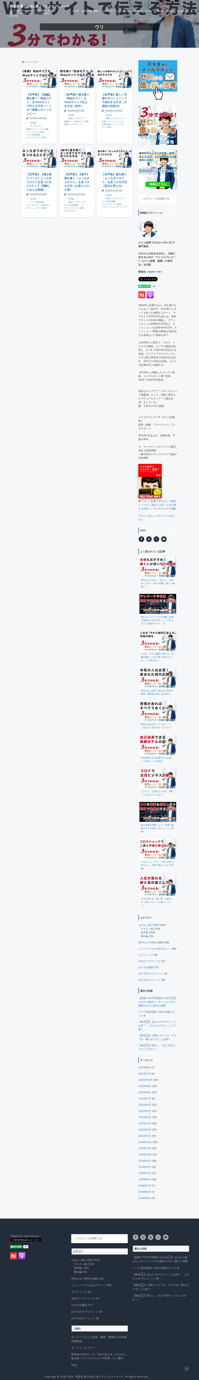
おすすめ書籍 (145, 967)
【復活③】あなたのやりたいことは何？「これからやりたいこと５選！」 (157, 1025)
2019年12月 (145, 1142)
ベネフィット (107, 207)
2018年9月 (144, 1191)
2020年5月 (144, 1111)
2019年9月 (144, 1160)
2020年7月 (144, 1098)
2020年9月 (144, 1086)
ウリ (40, 126)
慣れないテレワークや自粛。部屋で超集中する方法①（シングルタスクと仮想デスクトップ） (157, 620)
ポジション (31, 208)
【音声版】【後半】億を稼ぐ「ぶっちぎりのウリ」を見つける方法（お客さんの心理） (76, 182)
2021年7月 (144, 1073)
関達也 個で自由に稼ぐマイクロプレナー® (39, 6)
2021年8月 (144, 1067)
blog (74, 1364)
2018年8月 (144, 1198)
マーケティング (116, 124)
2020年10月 (145, 1079)
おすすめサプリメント (150, 973)
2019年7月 (144, 1173)
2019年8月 (144, 1167)
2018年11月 (144, 1185)
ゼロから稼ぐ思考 (148, 925)
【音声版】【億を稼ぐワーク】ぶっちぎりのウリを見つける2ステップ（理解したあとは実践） (39, 182)
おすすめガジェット (149, 979)
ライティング (145, 954)
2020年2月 (144, 1129)
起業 (44, 137)
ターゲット (118, 207)
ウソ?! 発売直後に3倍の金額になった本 (155, 1267)
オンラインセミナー (83, 1347)
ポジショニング (112, 121)
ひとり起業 (31, 134)
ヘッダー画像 (42, 129)
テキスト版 (147, 928)
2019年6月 (144, 1179)
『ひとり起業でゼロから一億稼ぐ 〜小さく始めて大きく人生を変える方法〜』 (157, 504)
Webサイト (31, 129)
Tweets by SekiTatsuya (24, 1236)
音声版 (33, 123)
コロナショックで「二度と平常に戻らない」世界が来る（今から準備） (157, 865)
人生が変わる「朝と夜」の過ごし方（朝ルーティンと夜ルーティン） (157, 902)
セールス (34, 126)
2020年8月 (144, 1092)
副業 (38, 134)
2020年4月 (144, 1117)
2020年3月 (144, 1123)
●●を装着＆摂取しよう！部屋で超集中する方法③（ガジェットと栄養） (157, 828)
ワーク (39, 208)
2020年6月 (144, 1104)
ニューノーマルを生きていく (154, 948)
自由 (42, 132)
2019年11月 (144, 1148)
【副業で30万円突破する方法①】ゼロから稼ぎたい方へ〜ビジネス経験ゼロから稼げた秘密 (157, 1002)
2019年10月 (145, 1154)
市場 (104, 124)
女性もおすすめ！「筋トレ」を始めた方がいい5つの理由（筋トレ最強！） (158, 583)
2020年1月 (144, 1135)
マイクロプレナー (33, 137)
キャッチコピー (32, 132)
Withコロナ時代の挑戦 (151, 942)
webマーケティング (149, 961)
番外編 (144, 936)
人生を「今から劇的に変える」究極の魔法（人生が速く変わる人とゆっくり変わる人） (157, 657)
